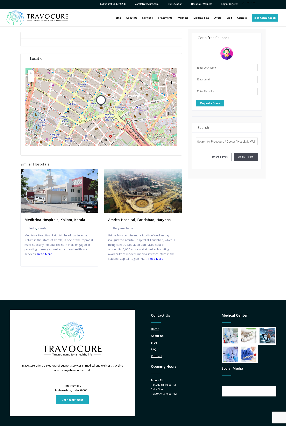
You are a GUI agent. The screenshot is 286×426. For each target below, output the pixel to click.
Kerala (42, 228)
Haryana (119, 228)
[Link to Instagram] (271, 391)
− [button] (31, 79)
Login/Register (229, 4)
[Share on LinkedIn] (262, 391)
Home (155, 329)
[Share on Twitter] (235, 391)
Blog (154, 342)
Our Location (175, 4)
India (32, 228)
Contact (156, 356)
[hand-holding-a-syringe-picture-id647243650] (249, 336)
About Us (157, 336)
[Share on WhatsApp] (244, 391)
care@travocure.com (147, 4)
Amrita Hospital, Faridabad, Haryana (139, 219)
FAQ (153, 349)
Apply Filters (245, 156)
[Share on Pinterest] (253, 391)
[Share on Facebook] (226, 391)
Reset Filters (220, 157)
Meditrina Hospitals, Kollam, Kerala (55, 219)
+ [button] (31, 73)
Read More (44, 254)
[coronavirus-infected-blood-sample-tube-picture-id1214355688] (249, 354)
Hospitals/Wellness (201, 4)
